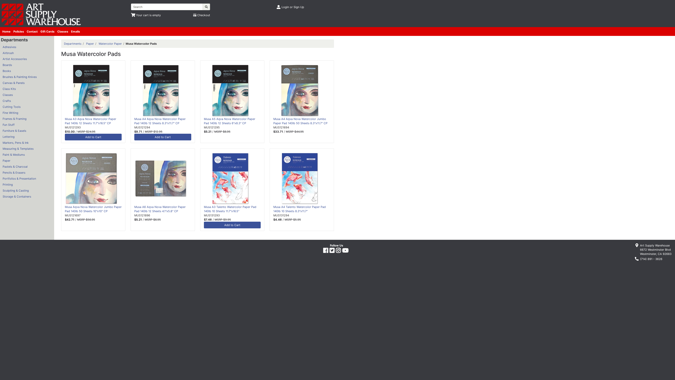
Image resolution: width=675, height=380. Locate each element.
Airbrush (8, 53)
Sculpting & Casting (16, 190)
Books (7, 71)
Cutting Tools (12, 107)
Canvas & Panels (14, 83)
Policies (18, 31)
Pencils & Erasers (14, 172)
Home (6, 31)
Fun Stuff (9, 124)
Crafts (7, 101)
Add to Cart (93, 137)
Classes (62, 31)
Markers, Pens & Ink (16, 142)
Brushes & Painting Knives (20, 77)
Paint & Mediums (14, 154)
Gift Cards (47, 31)
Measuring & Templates (18, 148)
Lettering (9, 136)
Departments (72, 43)
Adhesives (9, 47)
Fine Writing (10, 113)
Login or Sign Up (293, 7)
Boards (7, 65)
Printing (8, 184)
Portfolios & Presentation (19, 178)
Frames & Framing (15, 119)
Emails (75, 31)
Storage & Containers (17, 196)
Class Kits (9, 89)
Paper (6, 160)
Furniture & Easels (14, 130)
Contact (32, 31)
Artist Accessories (15, 59)
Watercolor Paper (110, 43)
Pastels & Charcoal (15, 166)
